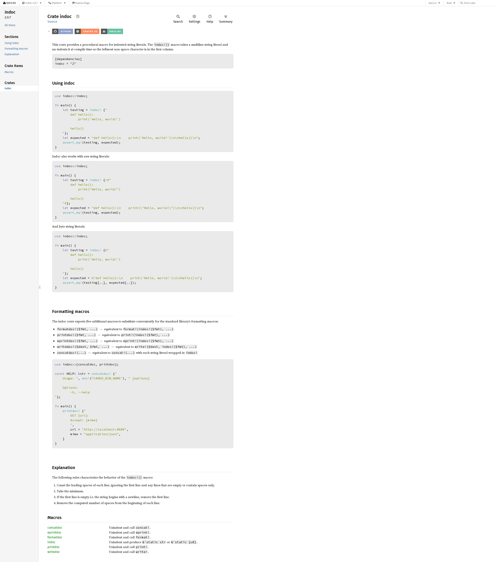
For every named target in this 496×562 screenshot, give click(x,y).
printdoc (53, 547)
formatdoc (54, 537)
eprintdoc (54, 532)
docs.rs (433, 3)
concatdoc (54, 527)
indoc (51, 542)
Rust (449, 3)
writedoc (53, 552)
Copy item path (78, 16)
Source (52, 21)
